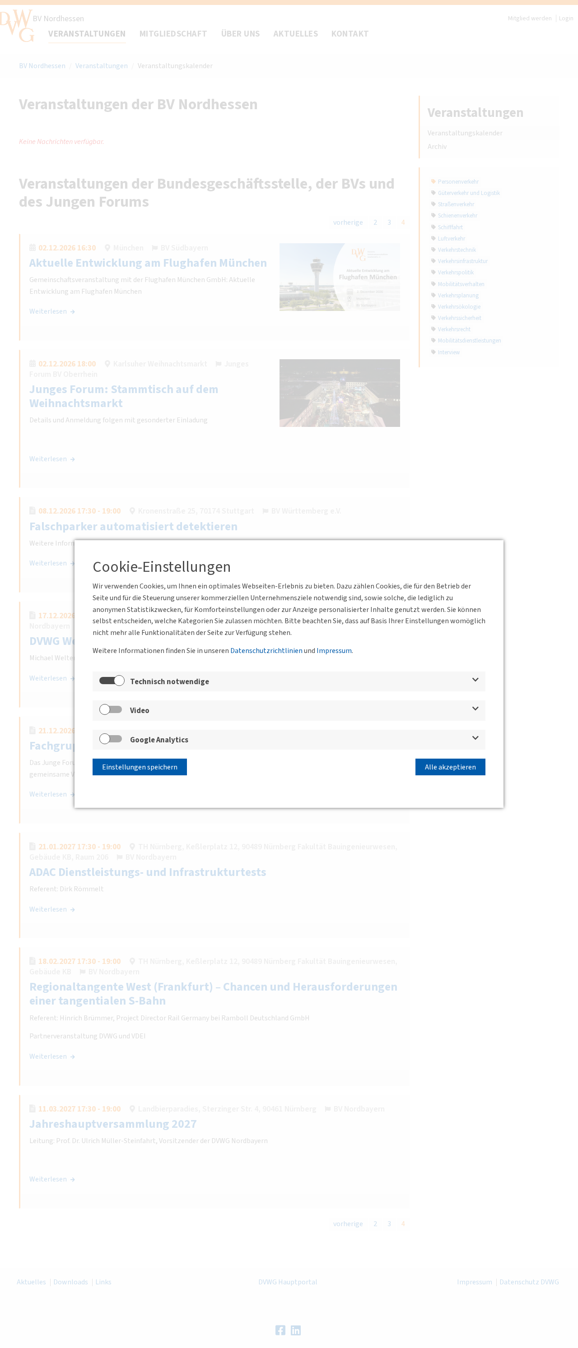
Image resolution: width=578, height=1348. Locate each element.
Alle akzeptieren (450, 767)
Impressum (334, 651)
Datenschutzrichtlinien (266, 651)
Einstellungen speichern (139, 767)
